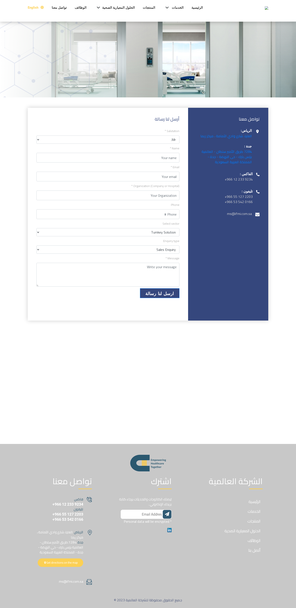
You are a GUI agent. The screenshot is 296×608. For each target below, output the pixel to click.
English (33, 8)
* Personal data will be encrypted (148, 521)
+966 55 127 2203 (67, 514)
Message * (172, 258)
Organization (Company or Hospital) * (155, 186)
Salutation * (172, 131)
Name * (174, 148)
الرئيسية (197, 8)
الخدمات (178, 8)
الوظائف (80, 8)
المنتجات (149, 8)
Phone (175, 205)
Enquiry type (171, 241)
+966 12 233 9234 (67, 504)
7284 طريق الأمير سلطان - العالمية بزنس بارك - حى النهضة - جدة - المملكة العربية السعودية (227, 156)
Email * (175, 167)
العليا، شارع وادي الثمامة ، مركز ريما (226, 136)
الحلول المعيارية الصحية (118, 8)
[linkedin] (169, 529)
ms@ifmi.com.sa (71, 581)
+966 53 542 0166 (67, 519)
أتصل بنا (254, 550)
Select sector (171, 223)
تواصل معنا (59, 8)
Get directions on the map (62, 562)
